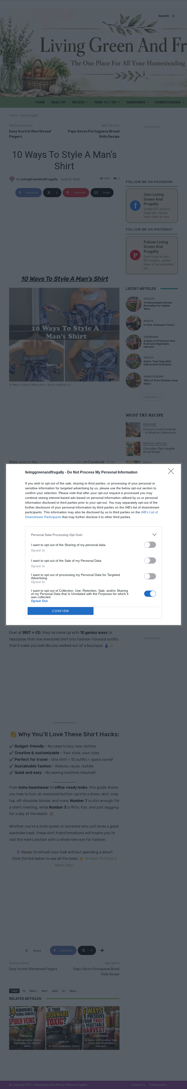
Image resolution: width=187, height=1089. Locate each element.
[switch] (150, 545)
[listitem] (93, 534)
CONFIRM (60, 611)
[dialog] (93, 544)
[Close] (172, 472)
